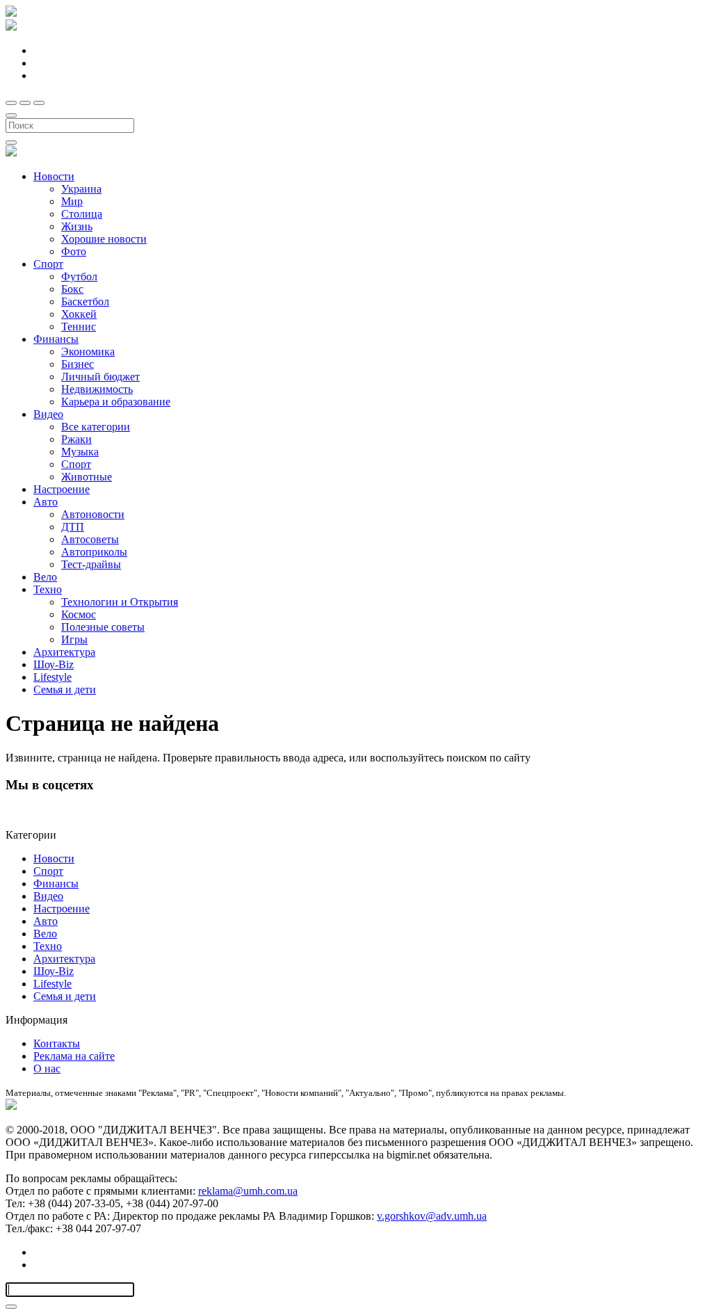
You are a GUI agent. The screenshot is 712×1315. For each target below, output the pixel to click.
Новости (53, 176)
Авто (45, 502)
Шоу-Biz (53, 664)
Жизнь (76, 226)
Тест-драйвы (91, 564)
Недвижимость (97, 389)
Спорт (48, 264)
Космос (78, 614)
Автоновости (92, 514)
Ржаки (76, 439)
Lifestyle (52, 677)
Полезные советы (103, 627)
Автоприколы (94, 552)
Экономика (88, 351)
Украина (81, 189)
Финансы (56, 339)
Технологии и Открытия (119, 602)
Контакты (56, 1043)
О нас (46, 1068)
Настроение (61, 489)
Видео (48, 414)
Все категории (95, 427)
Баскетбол (85, 301)
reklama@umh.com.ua (248, 1191)
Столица (81, 214)
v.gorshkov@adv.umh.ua (432, 1216)
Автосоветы (90, 539)
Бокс (72, 289)
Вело (45, 577)
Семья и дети (64, 689)
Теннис (78, 326)
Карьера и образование (115, 402)
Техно (47, 589)
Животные (86, 477)
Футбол (79, 276)
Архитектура (64, 652)
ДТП (72, 527)
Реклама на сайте (74, 1056)
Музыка (80, 452)
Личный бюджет (100, 376)
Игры (74, 639)
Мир (72, 201)
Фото (73, 251)
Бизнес (77, 364)
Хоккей (79, 314)
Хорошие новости (104, 239)
